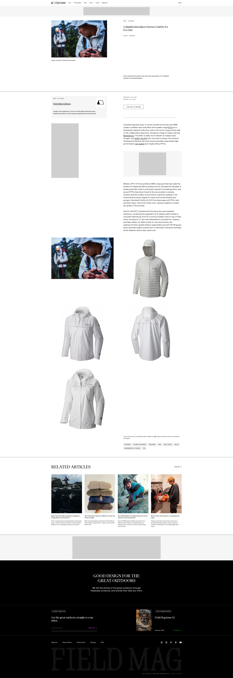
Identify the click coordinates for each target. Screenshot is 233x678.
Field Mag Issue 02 (165, 617)
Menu (180, 3)
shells (177, 444)
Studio (97, 3)
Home (124, 21)
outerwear (131, 21)
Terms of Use (81, 642)
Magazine (105, 3)
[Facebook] (176, 642)
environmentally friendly (132, 448)
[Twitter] (166, 642)
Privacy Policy (67, 642)
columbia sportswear (139, 444)
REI (155, 436)
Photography (77, 3)
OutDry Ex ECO (140, 138)
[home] (58, 3)
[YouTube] (180, 642)
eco (144, 448)
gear (159, 444)
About (91, 3)
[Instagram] (162, 642)
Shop (85, 3)
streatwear (152, 444)
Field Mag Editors (62, 103)
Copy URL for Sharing (133, 107)
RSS (102, 642)
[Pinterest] (171, 642)
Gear (69, 3)
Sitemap (93, 642)
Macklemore (128, 136)
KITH (170, 127)
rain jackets (140, 144)
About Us (54, 642)
